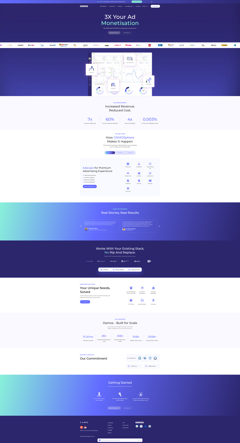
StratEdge (110, 430)
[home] (84, 6)
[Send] (140, 440)
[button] (103, 6)
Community (138, 6)
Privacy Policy (125, 425)
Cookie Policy (125, 427)
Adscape (109, 425)
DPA (123, 422)
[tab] (110, 152)
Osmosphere (110, 422)
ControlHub (110, 427)
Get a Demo (155, 6)
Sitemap (109, 432)
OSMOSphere (103, 6)
